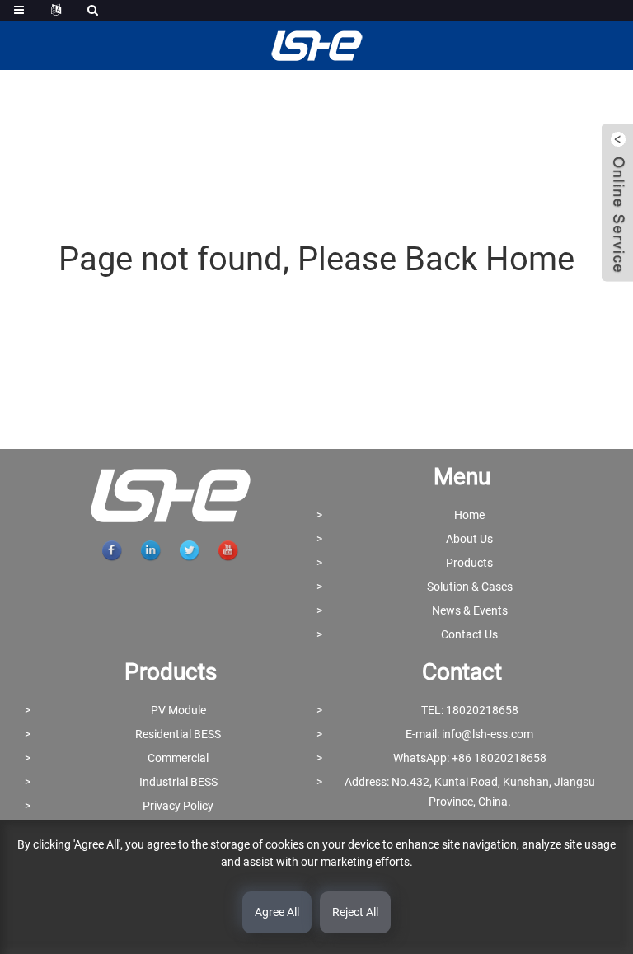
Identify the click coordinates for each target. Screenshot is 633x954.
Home (469, 514)
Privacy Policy (178, 805)
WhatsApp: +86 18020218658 (469, 758)
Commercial (178, 758)
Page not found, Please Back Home (316, 259)
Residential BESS (178, 734)
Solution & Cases (470, 586)
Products (469, 562)
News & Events (470, 610)
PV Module (178, 710)
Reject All (355, 912)
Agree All (277, 912)
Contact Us (469, 634)
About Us (469, 538)
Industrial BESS (178, 781)
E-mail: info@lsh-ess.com (469, 734)
